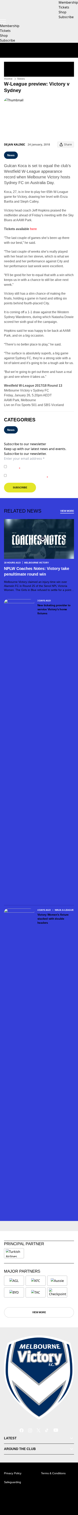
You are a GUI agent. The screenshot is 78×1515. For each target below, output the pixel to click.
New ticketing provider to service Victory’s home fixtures (54, 609)
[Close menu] (69, 1493)
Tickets (5, 30)
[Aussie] (57, 1281)
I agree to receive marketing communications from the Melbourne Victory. (38, 475)
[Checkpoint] (57, 1292)
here (33, 229)
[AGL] (14, 1281)
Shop (4, 35)
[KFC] (35, 1281)
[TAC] (35, 1292)
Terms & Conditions (53, 1473)
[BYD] (14, 1292)
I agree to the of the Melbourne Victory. (38, 466)
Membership (9, 26)
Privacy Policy (36, 464)
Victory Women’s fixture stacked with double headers (53, 918)
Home (8, 79)
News (21, 79)
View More (67, 511)
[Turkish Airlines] (14, 1253)
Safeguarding (12, 1482)
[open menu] (3, 21)
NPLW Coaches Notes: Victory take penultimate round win (36, 571)
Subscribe (7, 40)
